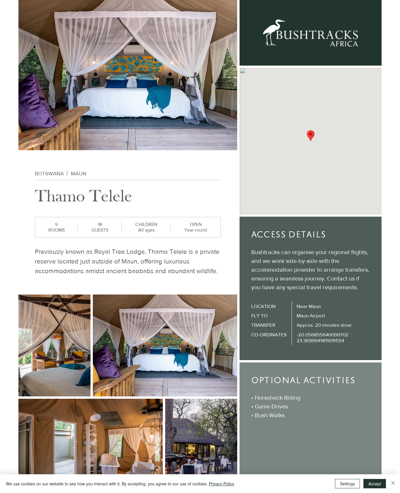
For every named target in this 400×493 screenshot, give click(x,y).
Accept (374, 484)
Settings (347, 484)
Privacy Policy (221, 484)
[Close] (392, 483)
